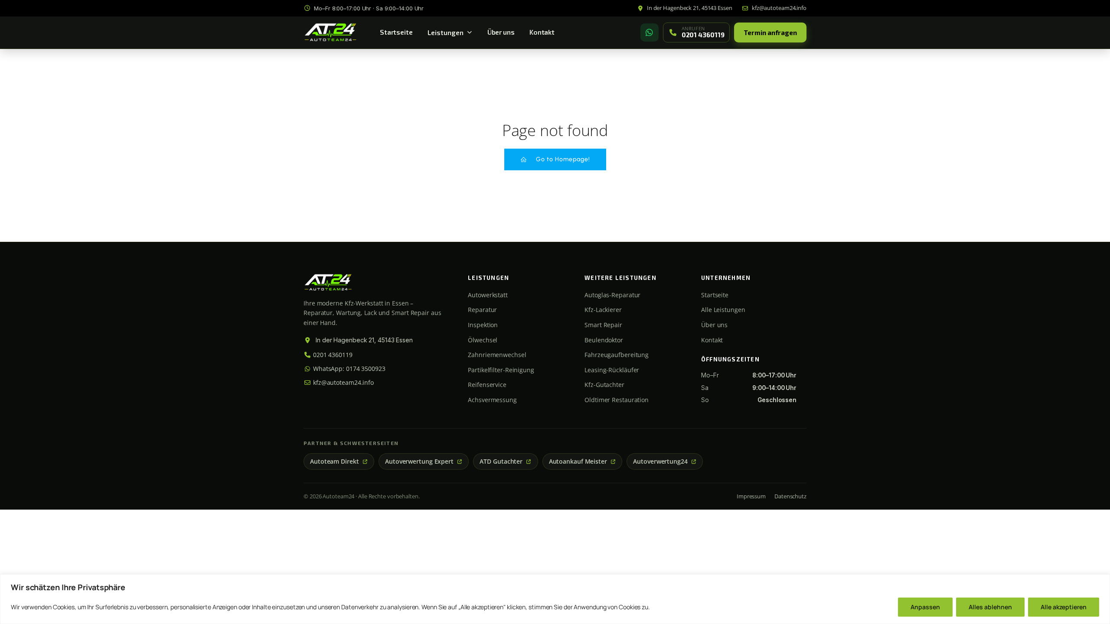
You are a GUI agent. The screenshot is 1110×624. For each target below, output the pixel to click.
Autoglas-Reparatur (612, 295)
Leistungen (446, 32)
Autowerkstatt (488, 295)
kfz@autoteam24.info (342, 382)
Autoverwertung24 (660, 461)
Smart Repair (603, 325)
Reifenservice (487, 384)
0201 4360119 (332, 355)
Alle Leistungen (723, 310)
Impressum (751, 496)
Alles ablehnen (990, 607)
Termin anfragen (770, 32)
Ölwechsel (482, 340)
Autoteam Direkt (334, 461)
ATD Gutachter (501, 461)
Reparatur (482, 310)
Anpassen (925, 607)
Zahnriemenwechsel (497, 355)
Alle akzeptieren (1064, 607)
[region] (555, 599)
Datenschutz (790, 496)
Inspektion (483, 325)
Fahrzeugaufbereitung (616, 355)
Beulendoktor (603, 340)
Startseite (396, 32)
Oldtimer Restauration (616, 400)
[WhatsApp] (649, 32)
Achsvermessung (492, 400)
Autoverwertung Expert (419, 461)
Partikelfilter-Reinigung (501, 370)
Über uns (501, 32)
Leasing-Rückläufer (611, 370)
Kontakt (542, 32)
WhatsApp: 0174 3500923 (348, 368)
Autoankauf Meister (578, 461)
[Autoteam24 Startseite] (330, 32)
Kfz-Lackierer (603, 310)
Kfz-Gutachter (604, 384)
